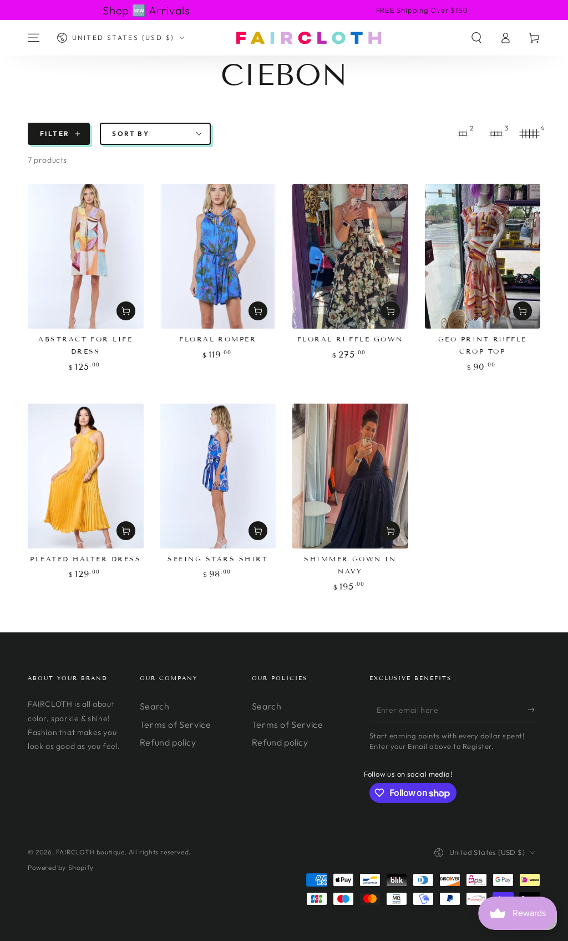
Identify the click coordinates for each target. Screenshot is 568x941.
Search (155, 706)
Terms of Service (175, 724)
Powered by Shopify (61, 867)
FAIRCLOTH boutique (90, 852)
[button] (476, 38)
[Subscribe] (534, 709)
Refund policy (168, 742)
